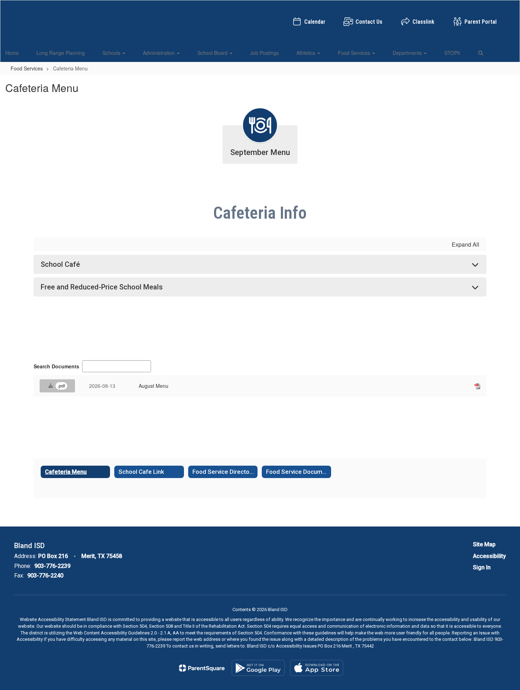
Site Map (484, 544)
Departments (408, 52)
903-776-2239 (52, 566)
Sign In (482, 567)
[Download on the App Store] (316, 668)
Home (12, 52)
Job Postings (264, 52)
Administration (159, 52)
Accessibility (489, 556)
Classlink (423, 21)
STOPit (452, 52)
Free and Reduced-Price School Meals (102, 287)
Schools (112, 52)
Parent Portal (480, 21)
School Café (60, 264)
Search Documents (56, 366)
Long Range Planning (60, 52)
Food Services (354, 52)
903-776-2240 (45, 575)
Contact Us (369, 21)
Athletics (306, 52)
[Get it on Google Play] (258, 668)
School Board (213, 52)
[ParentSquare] (201, 668)
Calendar (314, 21)
